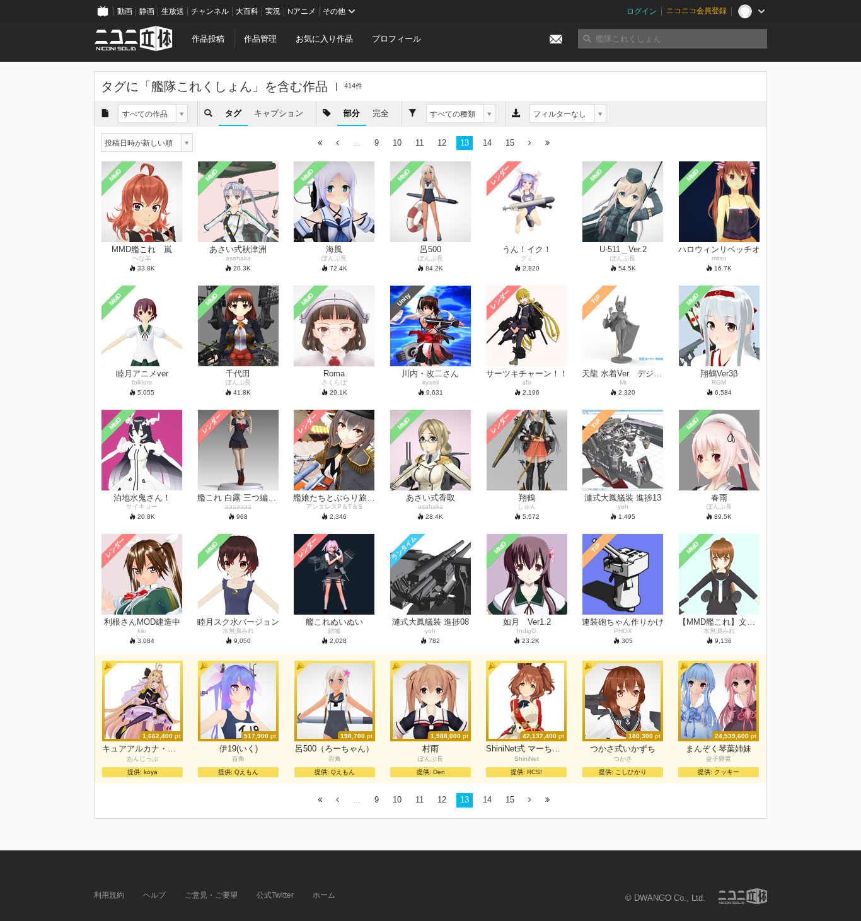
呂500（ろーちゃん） (334, 748)
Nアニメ (301, 11)
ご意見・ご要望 (211, 895)
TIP (596, 300)
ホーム (324, 895)
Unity (404, 299)
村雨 (430, 748)
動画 (124, 11)
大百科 (247, 11)
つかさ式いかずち (623, 748)
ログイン (642, 11)
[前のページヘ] (337, 143)
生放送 (172, 11)
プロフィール (396, 38)
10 (397, 143)
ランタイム (403, 548)
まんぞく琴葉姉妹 (718, 748)
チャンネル (210, 11)
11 (419, 143)
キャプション (278, 113)
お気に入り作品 (324, 38)
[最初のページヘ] (320, 143)
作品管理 (260, 38)
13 (464, 143)
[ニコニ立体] (742, 896)
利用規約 (109, 895)
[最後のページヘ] (547, 143)
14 (487, 143)
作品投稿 (208, 38)
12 (441, 143)
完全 (381, 113)
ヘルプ (154, 895)
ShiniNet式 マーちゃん (526, 748)
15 (510, 143)
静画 (146, 11)
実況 (272, 11)
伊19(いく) (238, 748)
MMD (115, 175)
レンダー (499, 175)
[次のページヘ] (529, 143)
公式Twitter (275, 895)
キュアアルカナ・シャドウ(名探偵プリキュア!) (142, 748)
